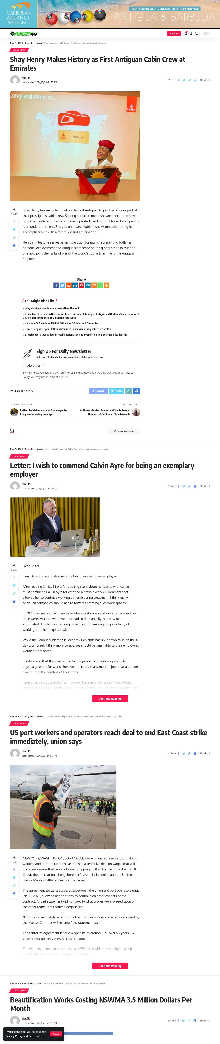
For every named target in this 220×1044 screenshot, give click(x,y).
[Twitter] (62, 285)
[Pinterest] (81, 285)
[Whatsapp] (100, 285)
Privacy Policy (14, 1036)
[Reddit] (69, 285)
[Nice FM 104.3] (30, 33)
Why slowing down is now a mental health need (52, 308)
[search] (190, 33)
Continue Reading (110, 698)
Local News (19, 50)
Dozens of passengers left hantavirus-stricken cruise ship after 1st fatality (68, 329)
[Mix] (94, 285)
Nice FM (26, 77)
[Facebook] (56, 285)
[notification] (185, 33)
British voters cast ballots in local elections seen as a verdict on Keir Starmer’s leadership (76, 334)
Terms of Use (36, 1036)
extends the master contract (60, 891)
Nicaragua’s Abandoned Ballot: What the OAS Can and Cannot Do (61, 323)
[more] (55, 33)
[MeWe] (88, 285)
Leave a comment (126, 431)
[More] (106, 285)
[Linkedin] (75, 285)
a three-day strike (38, 869)
